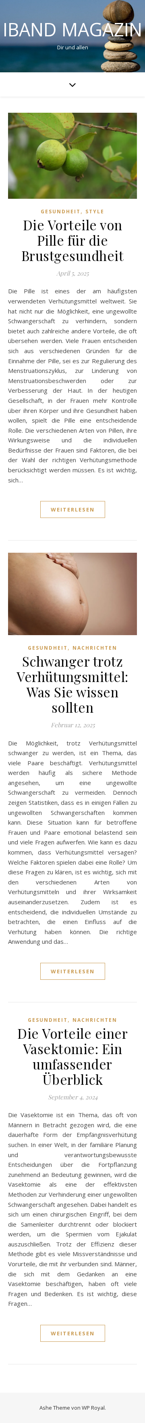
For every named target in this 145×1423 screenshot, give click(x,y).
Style (94, 211)
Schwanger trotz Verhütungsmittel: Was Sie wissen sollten (72, 684)
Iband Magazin (72, 29)
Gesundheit (61, 211)
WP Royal (93, 1407)
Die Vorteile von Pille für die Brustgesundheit (72, 240)
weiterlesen (73, 509)
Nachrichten (94, 647)
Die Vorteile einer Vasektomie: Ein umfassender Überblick (72, 1056)
